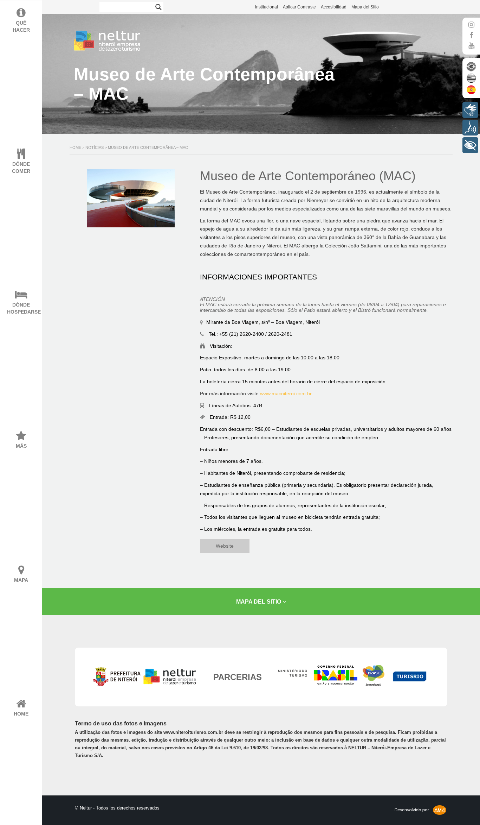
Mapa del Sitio (365, 7)
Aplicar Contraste (299, 7)
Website (225, 546)
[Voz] (470, 128)
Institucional (266, 7)
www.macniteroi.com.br (286, 393)
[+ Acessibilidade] (470, 145)
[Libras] (470, 110)
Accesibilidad (333, 7)
